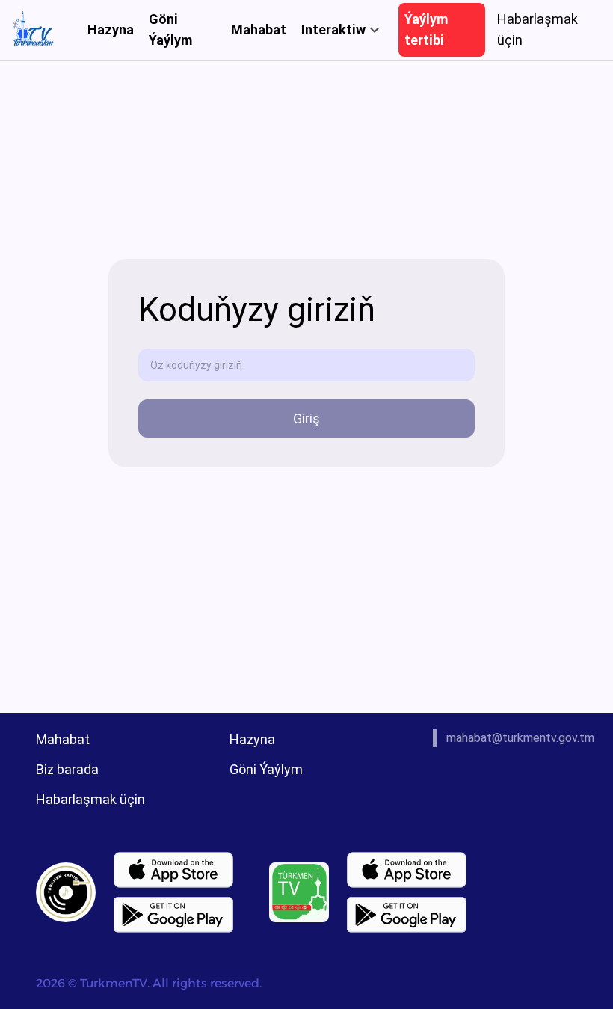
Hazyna (110, 29)
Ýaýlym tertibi (426, 29)
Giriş (306, 418)
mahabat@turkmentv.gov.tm (520, 738)
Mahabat (258, 29)
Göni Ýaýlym (170, 29)
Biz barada (67, 769)
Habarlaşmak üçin (90, 799)
